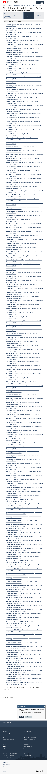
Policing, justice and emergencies (30, 737)
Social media (5, 762)
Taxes (4, 751)
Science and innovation (28, 746)
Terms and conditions (7, 769)
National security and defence (8, 755)
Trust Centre (26, 724)
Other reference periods (29, 15)
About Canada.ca (6, 766)
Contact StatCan (6, 724)
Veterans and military (28, 751)
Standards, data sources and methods (16, 5)
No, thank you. (28, 716)
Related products (39, 15)
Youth (25, 753)
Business (4, 744)
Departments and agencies (8, 733)
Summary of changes (18, 15)
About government (27, 731)
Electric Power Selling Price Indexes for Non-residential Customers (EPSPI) (8, 15)
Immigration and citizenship (8, 739)
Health (4, 748)
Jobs (3, 737)
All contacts (5, 731)
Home (4, 5)
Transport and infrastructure (29, 739)
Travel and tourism (6, 741)
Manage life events (27, 755)
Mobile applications (6, 764)
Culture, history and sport (8, 757)
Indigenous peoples (27, 748)
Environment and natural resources (10, 753)
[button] (40, 2)
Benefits (4, 746)
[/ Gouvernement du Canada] (11, 2)
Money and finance (27, 744)
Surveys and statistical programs (34, 5)
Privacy (4, 771)
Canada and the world (28, 741)
